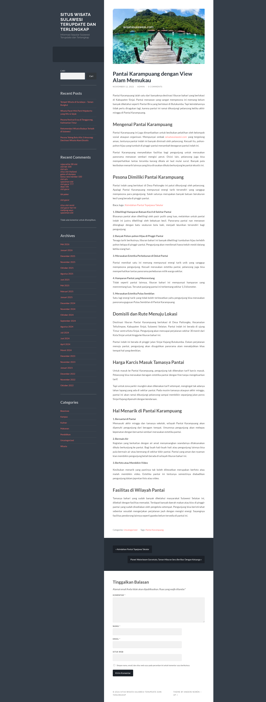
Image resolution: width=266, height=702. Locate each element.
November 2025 (67, 262)
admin (141, 87)
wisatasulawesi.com (176, 136)
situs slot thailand (68, 171)
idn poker (64, 194)
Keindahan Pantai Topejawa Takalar (144, 205)
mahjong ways (66, 210)
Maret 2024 (66, 350)
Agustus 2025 (66, 273)
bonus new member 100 (71, 176)
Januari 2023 (66, 368)
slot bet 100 (65, 166)
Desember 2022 (67, 373)
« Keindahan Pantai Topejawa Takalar (132, 549)
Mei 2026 (64, 244)
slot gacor (64, 189)
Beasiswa (64, 411)
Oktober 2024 (67, 315)
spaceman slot (66, 181)
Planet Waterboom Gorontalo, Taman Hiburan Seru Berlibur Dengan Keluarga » (166, 559)
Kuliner (63, 422)
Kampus (64, 416)
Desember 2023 (67, 356)
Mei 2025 (64, 285)
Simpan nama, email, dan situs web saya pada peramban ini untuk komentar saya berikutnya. (153, 665)
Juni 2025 (65, 279)
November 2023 (67, 362)
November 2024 (67, 309)
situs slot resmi (67, 205)
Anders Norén (192, 692)
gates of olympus (68, 174)
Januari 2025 (66, 297)
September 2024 (68, 321)
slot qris (64, 169)
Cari (62, 71)
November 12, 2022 (123, 87)
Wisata (63, 446)
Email (116, 639)
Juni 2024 (65, 338)
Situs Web (118, 652)
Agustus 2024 (66, 326)
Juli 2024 (64, 332)
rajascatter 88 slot (68, 164)
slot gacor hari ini (68, 207)
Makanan (64, 428)
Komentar (119, 595)
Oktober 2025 (67, 268)
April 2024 (65, 344)
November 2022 (67, 379)
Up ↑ (175, 695)
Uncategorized (67, 440)
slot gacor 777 (67, 184)
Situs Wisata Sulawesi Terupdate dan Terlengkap (78, 22)
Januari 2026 (66, 250)
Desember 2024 (67, 303)
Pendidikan (65, 434)
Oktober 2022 (67, 385)
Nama (116, 626)
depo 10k (64, 186)
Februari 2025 (66, 291)
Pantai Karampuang (155, 530)
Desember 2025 (67, 256)
